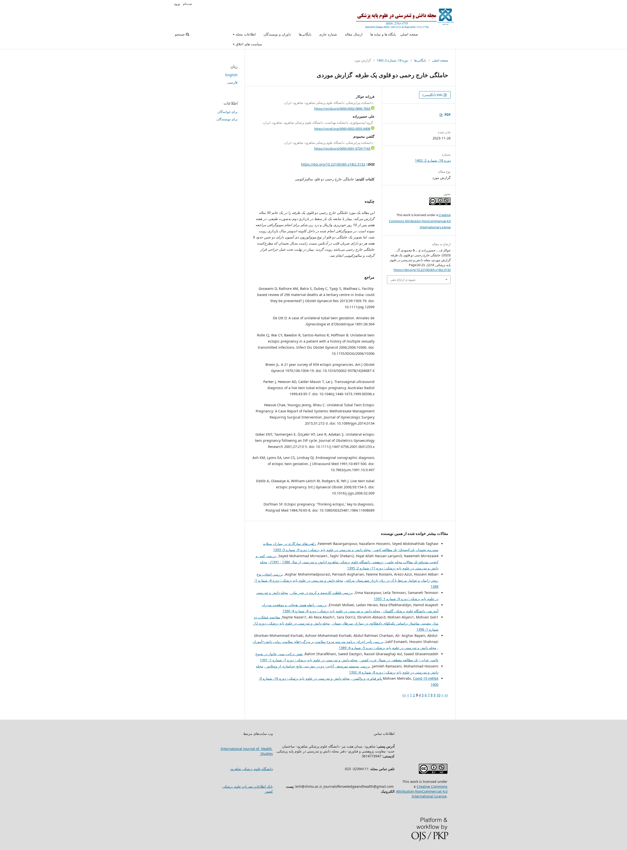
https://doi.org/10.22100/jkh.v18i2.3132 (333, 164)
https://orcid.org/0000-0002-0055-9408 (342, 128)
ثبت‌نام (187, 3)
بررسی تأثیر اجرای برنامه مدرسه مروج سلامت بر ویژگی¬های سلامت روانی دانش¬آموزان (318, 641)
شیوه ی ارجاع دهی (402, 279)
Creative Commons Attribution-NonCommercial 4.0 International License (420, 221)
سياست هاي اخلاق (248, 44)
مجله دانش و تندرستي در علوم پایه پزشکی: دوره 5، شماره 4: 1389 (387, 647)
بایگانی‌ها (305, 34)
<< (446, 695)
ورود (177, 3)
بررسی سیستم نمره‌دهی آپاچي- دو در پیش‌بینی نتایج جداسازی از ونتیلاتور (317, 666)
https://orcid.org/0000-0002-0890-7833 (342, 108)
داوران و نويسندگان (277, 34)
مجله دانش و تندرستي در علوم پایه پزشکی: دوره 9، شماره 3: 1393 (322, 549)
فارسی (232, 82)
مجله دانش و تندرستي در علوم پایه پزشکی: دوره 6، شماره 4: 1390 (331, 611)
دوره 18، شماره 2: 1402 (392, 60)
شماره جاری (328, 34)
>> (404, 695)
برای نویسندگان (227, 119)
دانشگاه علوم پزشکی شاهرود (251, 768)
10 (438, 695)
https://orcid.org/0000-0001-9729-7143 (342, 148)
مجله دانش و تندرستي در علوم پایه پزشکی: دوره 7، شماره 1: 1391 (309, 660)
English (231, 75)
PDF (448, 114)
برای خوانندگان (227, 112)
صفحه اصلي (409, 34)
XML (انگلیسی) (433, 95)
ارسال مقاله (353, 34)
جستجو (180, 34)
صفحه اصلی (440, 60)
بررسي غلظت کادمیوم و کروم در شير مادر (321, 592)
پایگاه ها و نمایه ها (383, 34)
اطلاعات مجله (245, 34)
